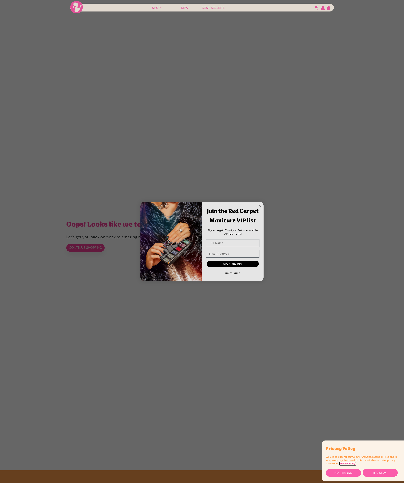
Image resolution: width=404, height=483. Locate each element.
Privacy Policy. (348, 463)
